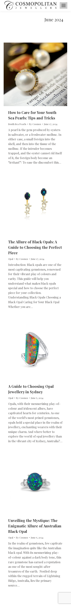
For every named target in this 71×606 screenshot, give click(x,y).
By (35, 124)
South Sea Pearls (17, 124)
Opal (10, 258)
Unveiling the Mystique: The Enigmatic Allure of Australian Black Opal (34, 526)
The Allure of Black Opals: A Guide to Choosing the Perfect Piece (35, 247)
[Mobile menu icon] (63, 5)
